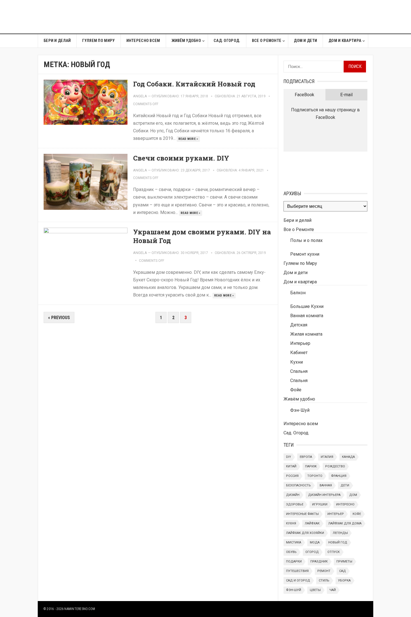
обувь (291, 552)
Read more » (188, 139)
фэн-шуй (293, 590)
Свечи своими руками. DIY (181, 158)
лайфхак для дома (345, 523)
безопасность (298, 485)
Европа (306, 457)
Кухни (296, 362)
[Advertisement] (271, 16)
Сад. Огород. (227, 40)
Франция (338, 476)
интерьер (335, 514)
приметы (344, 561)
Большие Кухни (306, 306)
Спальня (299, 371)
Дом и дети (305, 40)
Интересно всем (143, 40)
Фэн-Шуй (300, 410)
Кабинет (299, 352)
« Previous (59, 317)
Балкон (298, 292)
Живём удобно (186, 40)
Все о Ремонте (267, 40)
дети (345, 485)
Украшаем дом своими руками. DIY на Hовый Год (202, 236)
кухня (291, 523)
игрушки (319, 504)
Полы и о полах (306, 240)
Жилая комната (306, 334)
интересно (345, 504)
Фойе (295, 389)
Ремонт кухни (304, 254)
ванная (326, 485)
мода (315, 542)
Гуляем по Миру (98, 40)
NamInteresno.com (79, 609)
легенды (340, 533)
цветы (315, 590)
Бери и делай (57, 40)
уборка (344, 580)
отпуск (333, 552)
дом (353, 495)
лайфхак (312, 523)
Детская (298, 325)
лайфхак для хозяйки (305, 533)
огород (312, 552)
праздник (319, 561)
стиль (324, 580)
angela (140, 96)
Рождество (335, 466)
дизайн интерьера (324, 495)
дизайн (292, 495)
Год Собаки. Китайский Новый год (194, 83)
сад (342, 571)
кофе (357, 514)
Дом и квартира (345, 40)
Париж (310, 466)
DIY (288, 457)
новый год (337, 542)
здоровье (294, 504)
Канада (348, 457)
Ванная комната (306, 315)
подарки (294, 561)
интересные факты (302, 514)
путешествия (297, 571)
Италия (327, 457)
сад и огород (298, 580)
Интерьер (300, 343)
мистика (293, 542)
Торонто (314, 476)
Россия (292, 476)
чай (332, 590)
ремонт (323, 571)
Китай (291, 466)
